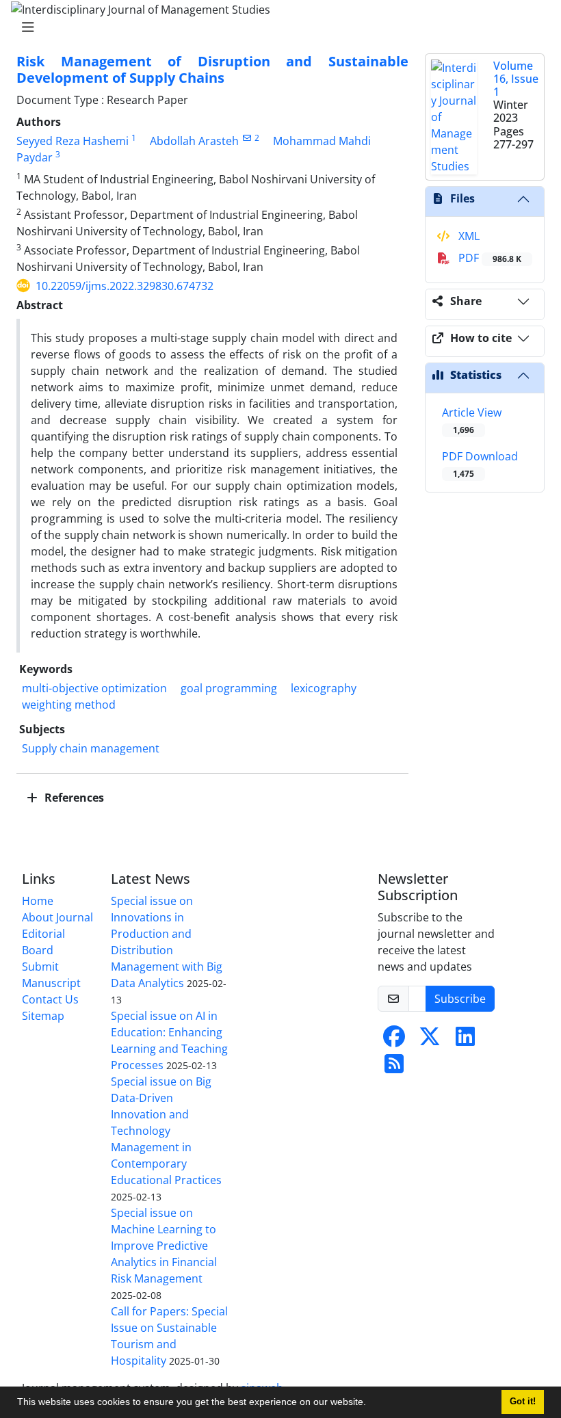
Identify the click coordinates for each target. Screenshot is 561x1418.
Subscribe (460, 998)
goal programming (229, 688)
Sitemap (43, 1015)
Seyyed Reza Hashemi (72, 140)
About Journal (57, 917)
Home (37, 900)
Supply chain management (90, 748)
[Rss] (394, 1067)
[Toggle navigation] (276, 27)
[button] (371, 1404)
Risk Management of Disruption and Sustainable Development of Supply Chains (212, 69)
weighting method (69, 704)
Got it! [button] (523, 1401)
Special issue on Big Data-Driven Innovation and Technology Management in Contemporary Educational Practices (166, 1130)
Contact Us (50, 999)
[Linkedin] (465, 1040)
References (73, 797)
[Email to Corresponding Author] (247, 138)
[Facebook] (394, 1040)
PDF (488, 257)
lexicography (323, 688)
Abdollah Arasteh (194, 140)
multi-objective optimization (94, 688)
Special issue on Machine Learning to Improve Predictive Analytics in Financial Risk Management (164, 1245)
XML (468, 236)
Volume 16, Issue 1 (515, 78)
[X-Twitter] (429, 1040)
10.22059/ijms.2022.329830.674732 (124, 285)
